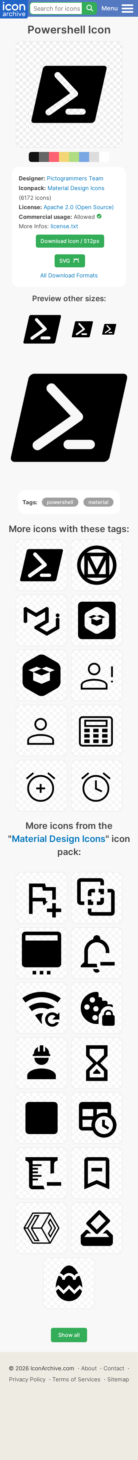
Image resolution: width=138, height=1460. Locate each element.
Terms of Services (76, 1379)
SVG (64, 260)
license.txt (64, 226)
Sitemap (118, 1379)
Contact (114, 1368)
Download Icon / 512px (70, 241)
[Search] (89, 8)
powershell (60, 502)
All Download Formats (69, 275)
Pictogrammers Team (75, 178)
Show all (69, 1335)
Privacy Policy (27, 1379)
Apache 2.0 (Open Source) (79, 207)
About (89, 1368)
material (98, 502)
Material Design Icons (76, 188)
